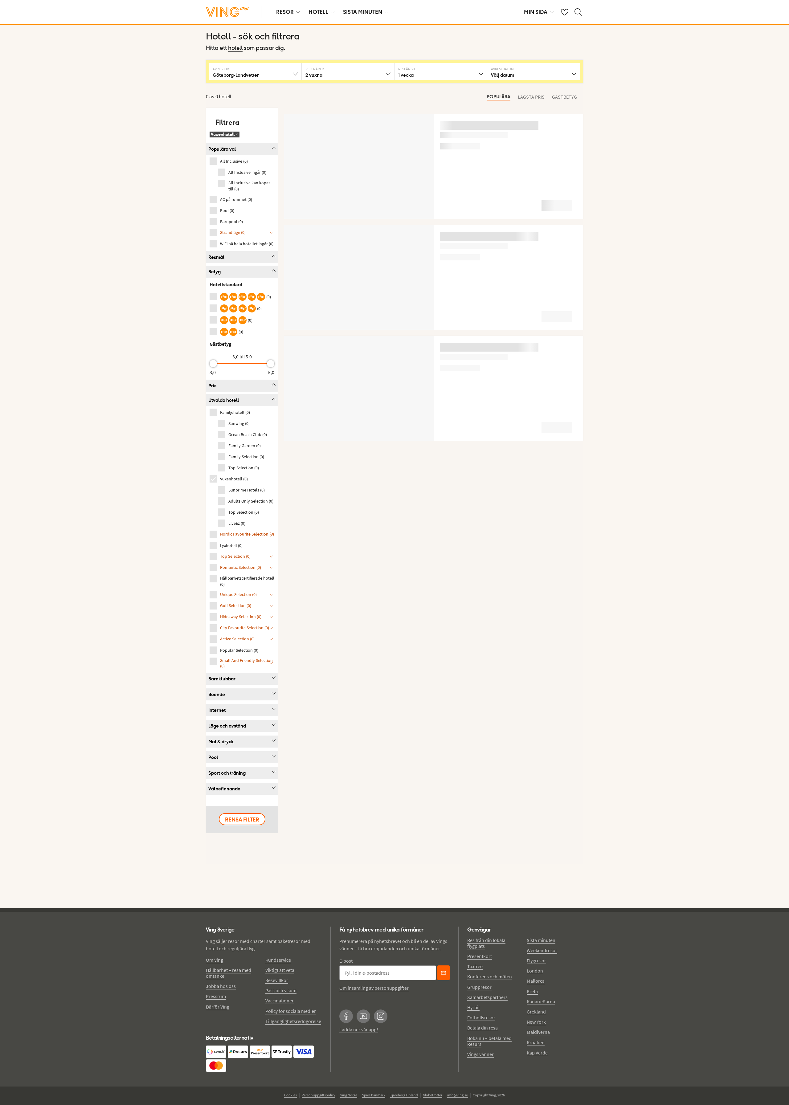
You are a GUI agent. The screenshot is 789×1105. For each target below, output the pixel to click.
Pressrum (216, 996)
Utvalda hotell (223, 400)
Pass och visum (280, 990)
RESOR (285, 11)
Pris (212, 386)
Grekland (536, 1012)
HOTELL (318, 11)
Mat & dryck (221, 741)
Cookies (290, 1095)
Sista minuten (541, 940)
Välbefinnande (224, 789)
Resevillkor (276, 980)
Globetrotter (432, 1095)
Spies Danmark (373, 1095)
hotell (235, 48)
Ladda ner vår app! (358, 1029)
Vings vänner (480, 1054)
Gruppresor (479, 987)
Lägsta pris (531, 97)
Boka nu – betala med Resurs (489, 1041)
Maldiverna (538, 1032)
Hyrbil (473, 1007)
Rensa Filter (242, 819)
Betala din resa (482, 1028)
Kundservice (278, 960)
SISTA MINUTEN (362, 11)
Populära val (222, 149)
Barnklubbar (221, 679)
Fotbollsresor (481, 1017)
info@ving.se (457, 1095)
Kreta (532, 991)
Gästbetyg (564, 97)
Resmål (216, 257)
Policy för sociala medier (290, 1011)
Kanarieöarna (541, 1001)
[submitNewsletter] (443, 972)
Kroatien (536, 1042)
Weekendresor (542, 950)
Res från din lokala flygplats (486, 943)
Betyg (214, 272)
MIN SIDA (535, 11)
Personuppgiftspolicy (318, 1095)
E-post (346, 961)
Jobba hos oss (221, 986)
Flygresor (536, 960)
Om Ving (214, 960)
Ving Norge (348, 1095)
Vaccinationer (279, 1000)
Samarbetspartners (487, 997)
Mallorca (536, 981)
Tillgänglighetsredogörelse (293, 1021)
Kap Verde (537, 1053)
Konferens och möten (489, 976)
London (535, 971)
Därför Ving (217, 1007)
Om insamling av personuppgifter (374, 988)
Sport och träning (227, 773)
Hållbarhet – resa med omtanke (228, 973)
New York (536, 1022)
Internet (217, 710)
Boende (216, 694)
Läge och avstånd (227, 726)
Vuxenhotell (224, 134)
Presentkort (479, 956)
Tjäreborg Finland (404, 1095)
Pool (213, 757)
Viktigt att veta (279, 970)
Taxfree (475, 966)
